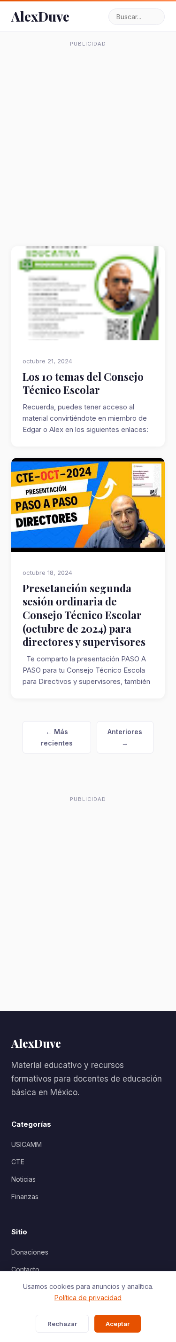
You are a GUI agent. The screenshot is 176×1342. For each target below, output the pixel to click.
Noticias (23, 1179)
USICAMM (26, 1144)
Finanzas (24, 1197)
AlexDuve (40, 16)
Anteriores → (124, 737)
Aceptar (118, 1323)
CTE (17, 1162)
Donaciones (29, 1252)
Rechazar (62, 1323)
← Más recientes (57, 737)
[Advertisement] (88, 139)
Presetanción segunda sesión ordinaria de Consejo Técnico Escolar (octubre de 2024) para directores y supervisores (84, 615)
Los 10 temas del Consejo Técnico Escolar (83, 383)
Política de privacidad (88, 1298)
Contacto (25, 1269)
